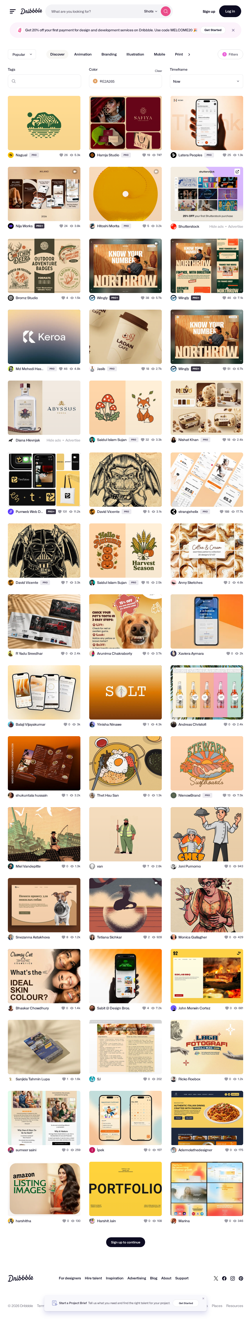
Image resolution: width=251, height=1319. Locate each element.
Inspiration (115, 1278)
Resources (234, 1306)
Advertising (136, 1278)
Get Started (213, 30)
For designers (70, 1278)
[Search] (166, 11)
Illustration (135, 54)
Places (217, 1306)
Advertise (235, 226)
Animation (83, 54)
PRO (34, 155)
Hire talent (93, 1278)
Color (93, 69)
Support (181, 1278)
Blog (153, 1278)
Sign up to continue (125, 1242)
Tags (11, 69)
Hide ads (216, 226)
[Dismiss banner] (203, 1298)
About (166, 1278)
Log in (230, 11)
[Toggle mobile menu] (12, 11)
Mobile (159, 54)
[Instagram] (232, 1278)
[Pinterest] (241, 1278)
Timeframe (179, 69)
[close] (233, 30)
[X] (216, 1278)
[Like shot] (61, 155)
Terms (42, 1306)
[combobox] (93, 11)
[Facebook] (224, 1278)
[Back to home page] (31, 11)
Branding (109, 54)
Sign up (209, 11)
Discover (57, 54)
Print (179, 54)
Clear (158, 71)
